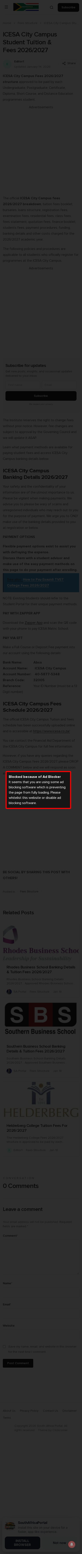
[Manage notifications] (71, 1544)
